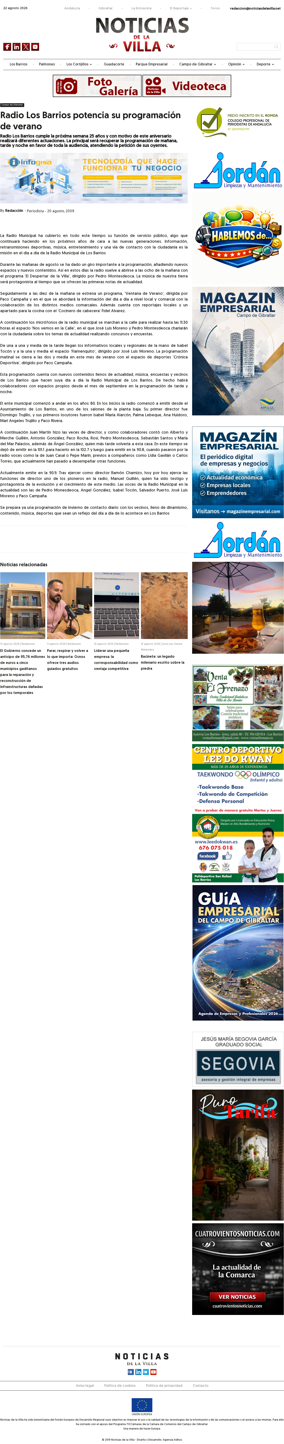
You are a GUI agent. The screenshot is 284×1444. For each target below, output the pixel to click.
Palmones (47, 64)
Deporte (263, 64)
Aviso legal (85, 1386)
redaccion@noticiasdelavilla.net (255, 8)
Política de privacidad (164, 1386)
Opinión (234, 64)
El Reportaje (179, 8)
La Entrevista (141, 8)
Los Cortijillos (77, 64)
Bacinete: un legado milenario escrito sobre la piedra (162, 663)
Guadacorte (114, 64)
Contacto (200, 1386)
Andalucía (72, 8)
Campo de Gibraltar (196, 64)
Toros (215, 8)
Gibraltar (106, 8)
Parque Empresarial (152, 64)
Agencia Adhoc (172, 1440)
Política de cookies (120, 1386)
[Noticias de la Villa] (142, 34)
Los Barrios (18, 64)
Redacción (14, 211)
